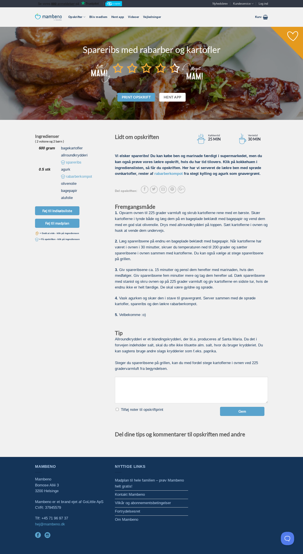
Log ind (263, 3)
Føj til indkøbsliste (57, 211)
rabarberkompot (79, 176)
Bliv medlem (98, 17)
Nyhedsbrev (220, 3)
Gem (242, 411)
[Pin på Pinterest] (172, 189)
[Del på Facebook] (144, 189)
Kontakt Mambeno (130, 494)
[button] (261, 17)
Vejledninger (152, 17)
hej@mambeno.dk (50, 524)
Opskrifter (75, 17)
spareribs (73, 162)
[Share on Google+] (181, 189)
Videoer (133, 17)
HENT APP (172, 97)
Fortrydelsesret (127, 511)
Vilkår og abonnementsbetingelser (143, 503)
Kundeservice (242, 3)
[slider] (146, 68)
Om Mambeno (126, 519)
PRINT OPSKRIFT (136, 97)
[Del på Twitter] (153, 189)
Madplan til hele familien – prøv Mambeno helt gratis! (149, 483)
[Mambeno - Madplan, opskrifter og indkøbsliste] (48, 17)
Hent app (117, 17)
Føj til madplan (57, 223)
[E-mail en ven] (163, 189)
